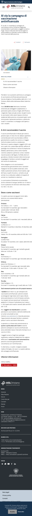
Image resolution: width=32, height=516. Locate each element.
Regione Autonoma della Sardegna (13, 2)
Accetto (12, 512)
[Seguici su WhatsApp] (5, 464)
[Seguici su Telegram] (2, 464)
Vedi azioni (27, 42)
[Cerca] (29, 7)
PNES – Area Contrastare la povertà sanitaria (14, 454)
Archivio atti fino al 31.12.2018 (10, 431)
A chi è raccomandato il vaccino (12, 81)
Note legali (5, 492)
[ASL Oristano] (2, 2)
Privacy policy (6, 495)
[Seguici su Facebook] (12, 464)
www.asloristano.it (11, 316)
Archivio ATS (4, 451)
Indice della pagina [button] (6, 77)
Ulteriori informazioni (9, 87)
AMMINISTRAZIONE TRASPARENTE (10, 448)
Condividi (18, 42)
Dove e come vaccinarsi (10, 84)
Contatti (5, 498)
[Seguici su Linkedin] (15, 464)
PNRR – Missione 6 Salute (9, 453)
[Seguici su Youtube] (8, 464)
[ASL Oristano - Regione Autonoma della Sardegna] (10, 383)
